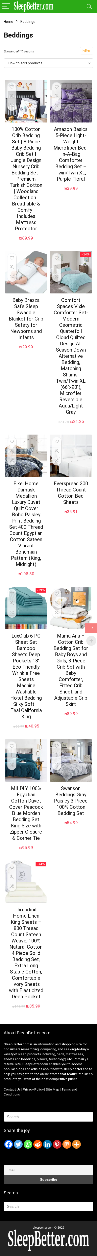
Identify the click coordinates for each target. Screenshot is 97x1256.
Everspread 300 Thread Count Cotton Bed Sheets (71, 493)
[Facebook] (8, 1144)
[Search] (89, 6)
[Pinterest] (57, 1144)
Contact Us (12, 1089)
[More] (76, 1144)
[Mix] (66, 1144)
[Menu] (6, 6)
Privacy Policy (33, 1089)
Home (8, 22)
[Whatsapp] (28, 1144)
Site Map (52, 1089)
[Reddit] (37, 1144)
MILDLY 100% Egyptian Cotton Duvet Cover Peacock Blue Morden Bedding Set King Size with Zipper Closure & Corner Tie (26, 813)
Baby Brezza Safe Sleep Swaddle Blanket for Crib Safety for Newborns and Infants (26, 318)
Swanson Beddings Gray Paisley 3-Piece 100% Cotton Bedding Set (71, 800)
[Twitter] (18, 1144)
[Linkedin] (47, 1144)
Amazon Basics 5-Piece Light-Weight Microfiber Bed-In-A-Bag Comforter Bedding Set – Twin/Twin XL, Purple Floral (70, 154)
